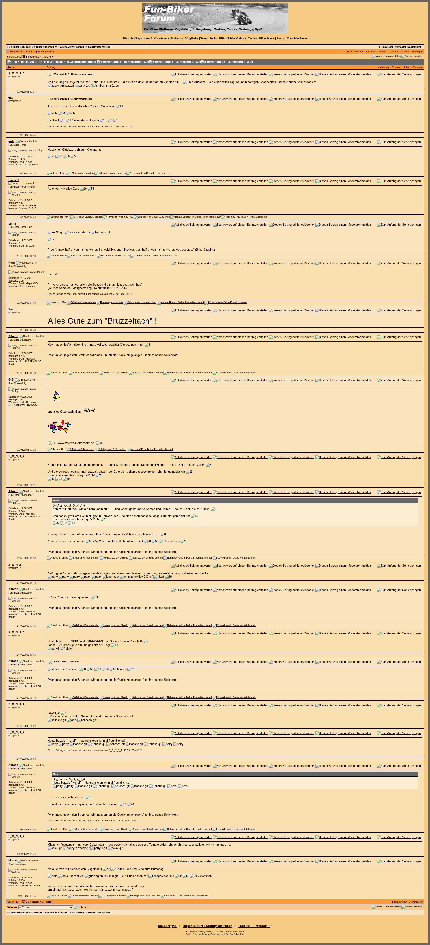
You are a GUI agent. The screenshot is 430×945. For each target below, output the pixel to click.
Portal (281, 38)
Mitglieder (191, 38)
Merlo (12, 223)
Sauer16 (13, 180)
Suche (213, 38)
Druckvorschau (355, 51)
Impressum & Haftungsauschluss (207, 926)
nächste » (35, 56)
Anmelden (401, 47)
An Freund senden (376, 51)
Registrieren (414, 47)
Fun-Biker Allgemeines (43, 47)
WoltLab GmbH (237, 931)
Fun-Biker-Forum (17, 47)
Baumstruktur (399, 901)
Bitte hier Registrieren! (137, 38)
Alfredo (13, 336)
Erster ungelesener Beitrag (39, 51)
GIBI (11, 379)
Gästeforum (161, 38)
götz (11, 141)
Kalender (177, 38)
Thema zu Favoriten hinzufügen (405, 51)
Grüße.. (64, 47)
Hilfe (222, 38)
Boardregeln (167, 926)
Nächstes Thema (411, 67)
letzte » (48, 56)
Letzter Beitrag (15, 51)
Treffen (252, 38)
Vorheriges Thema (390, 67)
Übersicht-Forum (297, 38)
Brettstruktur (416, 901)
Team (204, 38)
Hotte (11, 262)
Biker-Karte (267, 38)
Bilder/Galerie (236, 38)
